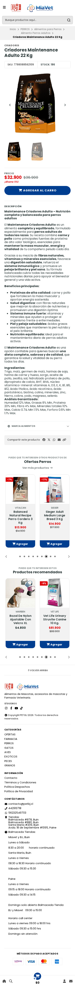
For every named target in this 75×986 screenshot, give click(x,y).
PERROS (25, 29)
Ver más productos (36, 468)
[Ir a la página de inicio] (4, 981)
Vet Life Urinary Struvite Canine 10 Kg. (54, 619)
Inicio (13, 29)
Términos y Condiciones (20, 782)
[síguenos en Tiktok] (21, 708)
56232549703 (17, 812)
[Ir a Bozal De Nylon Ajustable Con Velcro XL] (20, 593)
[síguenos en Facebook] (11, 708)
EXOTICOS (10, 756)
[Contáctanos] (71, 981)
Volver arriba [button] (39, 670)
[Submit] (69, 20)
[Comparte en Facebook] (44, 439)
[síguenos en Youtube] (16, 708)
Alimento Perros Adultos (35, 33)
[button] (64, 439)
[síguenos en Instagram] (6, 708)
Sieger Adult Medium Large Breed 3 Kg (54, 515)
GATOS (8, 748)
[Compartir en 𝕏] (49, 439)
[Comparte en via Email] (59, 439)
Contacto (10, 778)
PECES (8, 761)
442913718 (14, 808)
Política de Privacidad (18, 791)
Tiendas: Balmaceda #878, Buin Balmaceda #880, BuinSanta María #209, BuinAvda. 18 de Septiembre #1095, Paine (32, 822)
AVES (7, 752)
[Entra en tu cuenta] (64, 981)
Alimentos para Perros (48, 29)
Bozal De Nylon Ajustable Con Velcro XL (20, 619)
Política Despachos (17, 787)
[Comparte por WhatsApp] (54, 439)
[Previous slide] (10, 105)
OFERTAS (9, 734)
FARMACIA (10, 739)
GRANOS (9, 765)
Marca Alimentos (23, 426)
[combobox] (37, 20)
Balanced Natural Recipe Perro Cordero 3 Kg (20, 517)
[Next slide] (65, 105)
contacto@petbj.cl (20, 804)
